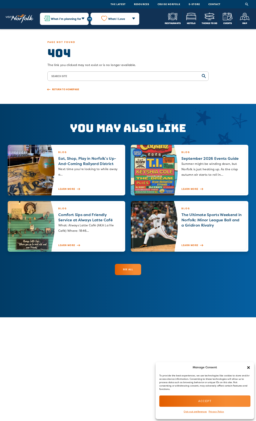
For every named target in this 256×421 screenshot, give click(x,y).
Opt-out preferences (195, 411)
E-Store (194, 4)
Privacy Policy (216, 411)
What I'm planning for (66, 19)
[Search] (247, 4)
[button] (248, 367)
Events (227, 23)
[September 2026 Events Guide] (189, 170)
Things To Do (209, 23)
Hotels (191, 23)
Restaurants (173, 23)
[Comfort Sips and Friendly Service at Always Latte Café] (66, 226)
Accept (204, 401)
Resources (141, 4)
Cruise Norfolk (169, 4)
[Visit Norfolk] (19, 18)
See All (128, 269)
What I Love (116, 19)
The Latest (118, 4)
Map (244, 23)
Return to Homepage (65, 89)
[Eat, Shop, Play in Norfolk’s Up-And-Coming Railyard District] (66, 170)
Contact (214, 4)
